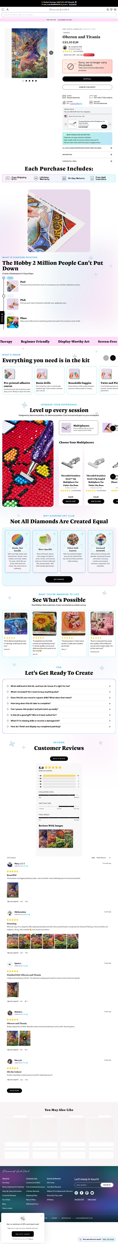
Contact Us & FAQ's (33, 1183)
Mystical (87, 79)
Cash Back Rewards (54, 1187)
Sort (93, 858)
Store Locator (7, 1208)
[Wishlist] (111, 10)
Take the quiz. (108, 1239)
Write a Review (60, 759)
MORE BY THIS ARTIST (87, 87)
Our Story (5, 1183)
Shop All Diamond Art (74, 29)
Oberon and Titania (89, 29)
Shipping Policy (31, 1195)
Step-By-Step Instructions (12, 1191)
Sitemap (54, 1218)
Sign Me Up (107, 1185)
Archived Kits (66, 1218)
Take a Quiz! (92, 1199)
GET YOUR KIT (59, 579)
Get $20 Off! (79, 1199)
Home (64, 29)
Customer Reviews (9, 1195)
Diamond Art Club (86, 1218)
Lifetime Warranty (32, 1191)
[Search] (108, 10)
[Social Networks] (76, 1193)
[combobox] (59, 14)
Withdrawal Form (32, 1204)
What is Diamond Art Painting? (13, 1187)
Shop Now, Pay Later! (54, 1195)
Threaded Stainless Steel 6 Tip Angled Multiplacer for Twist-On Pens (96, 480)
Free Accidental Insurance (35, 1187)
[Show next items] (113, 358)
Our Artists (6, 1200)
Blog (4, 1204)
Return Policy (31, 1200)
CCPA (45, 1218)
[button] (51, 53)
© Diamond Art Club (71, 488)
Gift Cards (51, 1183)
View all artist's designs (74, 49)
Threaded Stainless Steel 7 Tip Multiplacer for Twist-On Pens (70, 480)
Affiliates (50, 1200)
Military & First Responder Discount (60, 1191)
